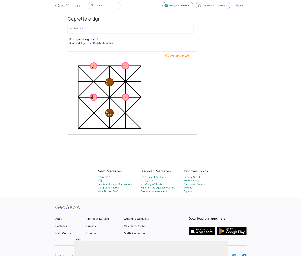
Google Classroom (179, 5)
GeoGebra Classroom (215, 5)
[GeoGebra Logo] (67, 6)
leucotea (85, 28)
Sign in (239, 5)
